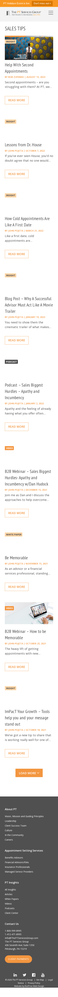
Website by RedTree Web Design (29, 986)
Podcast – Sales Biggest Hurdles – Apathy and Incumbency (24, 391)
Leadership (10, 820)
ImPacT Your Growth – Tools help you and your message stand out (27, 717)
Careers (9, 839)
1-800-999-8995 (13, 930)
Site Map (40, 979)
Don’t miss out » (42, 3)
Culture (8, 830)
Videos (8, 903)
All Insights (10, 889)
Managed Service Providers (19, 871)
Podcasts (10, 908)
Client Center (11, 912)
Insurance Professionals (17, 866)
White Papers (12, 898)
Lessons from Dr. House (23, 145)
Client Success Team (15, 825)
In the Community (14, 835)
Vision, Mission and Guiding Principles (24, 816)
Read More (16, 100)
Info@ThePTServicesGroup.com (21, 938)
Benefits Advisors (14, 857)
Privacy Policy (34, 983)
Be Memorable (16, 558)
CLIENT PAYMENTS (18, 959)
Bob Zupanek (16, 76)
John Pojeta (15, 150)
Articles (8, 894)
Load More (28, 773)
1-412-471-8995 (13, 934)
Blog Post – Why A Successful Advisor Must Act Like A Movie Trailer (29, 304)
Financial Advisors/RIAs (17, 862)
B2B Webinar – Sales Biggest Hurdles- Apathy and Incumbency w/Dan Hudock (28, 477)
